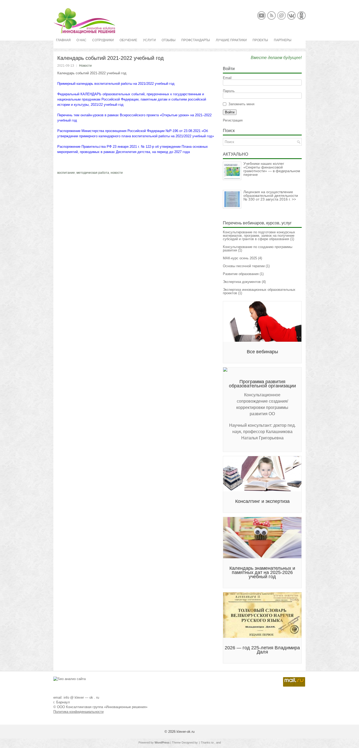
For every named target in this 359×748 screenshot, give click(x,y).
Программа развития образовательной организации (262, 383)
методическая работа (92, 173)
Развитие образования (241, 274)
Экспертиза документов (242, 282)
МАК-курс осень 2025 (240, 258)
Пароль (229, 91)
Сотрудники (103, 40)
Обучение (128, 40)
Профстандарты (195, 40)
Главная (63, 40)
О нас (81, 40)
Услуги (149, 40)
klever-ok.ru (185, 732)
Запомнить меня (241, 104)
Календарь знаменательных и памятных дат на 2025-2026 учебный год (262, 572)
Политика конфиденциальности (78, 712)
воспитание (66, 173)
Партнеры (282, 40)
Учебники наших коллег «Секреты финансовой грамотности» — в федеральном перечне (271, 169)
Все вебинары (262, 351)
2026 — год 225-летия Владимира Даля (262, 650)
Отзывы (169, 40)
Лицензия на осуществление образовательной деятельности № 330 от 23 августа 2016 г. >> (270, 195)
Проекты (260, 40)
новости (117, 173)
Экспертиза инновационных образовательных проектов (259, 291)
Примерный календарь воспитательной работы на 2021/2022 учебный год (116, 84)
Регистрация (233, 120)
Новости (85, 65)
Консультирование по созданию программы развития (257, 248)
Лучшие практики (231, 40)
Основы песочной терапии (244, 266)
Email (227, 78)
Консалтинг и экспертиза (262, 501)
